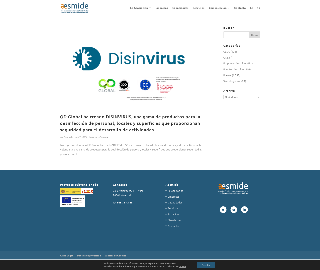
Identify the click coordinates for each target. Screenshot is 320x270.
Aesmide (68, 136)
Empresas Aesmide (98, 136)
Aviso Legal (66, 255)
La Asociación (139, 8)
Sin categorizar (232, 81)
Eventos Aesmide (233, 69)
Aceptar (206, 264)
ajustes (182, 266)
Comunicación (217, 8)
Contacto (240, 8)
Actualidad (174, 214)
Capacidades (180, 8)
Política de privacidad (89, 255)
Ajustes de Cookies (115, 255)
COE (225, 57)
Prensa (227, 75)
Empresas (162, 8)
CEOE (226, 51)
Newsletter (174, 220)
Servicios (198, 8)
